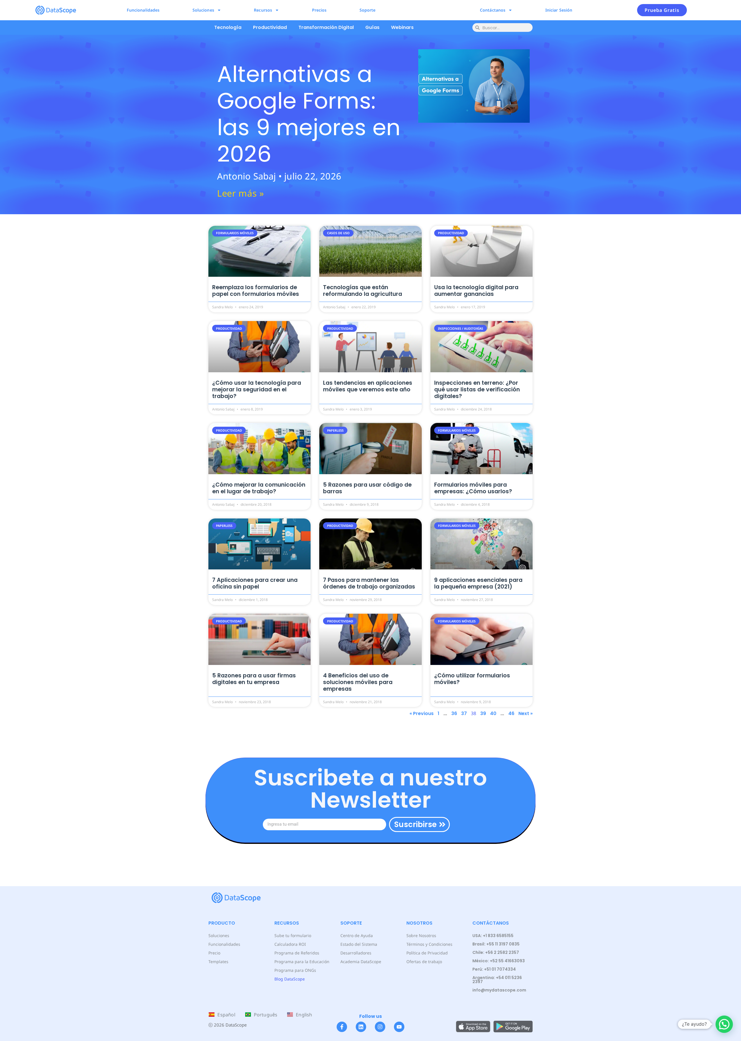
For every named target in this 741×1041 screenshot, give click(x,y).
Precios (319, 10)
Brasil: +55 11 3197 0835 (496, 944)
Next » (525, 713)
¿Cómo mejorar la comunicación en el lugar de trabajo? (258, 488)
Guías (372, 27)
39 (483, 713)
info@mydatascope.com (499, 990)
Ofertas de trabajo (424, 961)
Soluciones (203, 10)
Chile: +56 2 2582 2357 (495, 952)
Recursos (263, 10)
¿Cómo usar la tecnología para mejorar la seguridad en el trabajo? (256, 389)
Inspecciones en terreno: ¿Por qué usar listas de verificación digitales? (477, 389)
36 (454, 713)
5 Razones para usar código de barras (367, 488)
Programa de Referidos (296, 953)
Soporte (368, 10)
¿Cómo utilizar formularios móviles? (472, 679)
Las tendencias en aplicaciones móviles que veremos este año (367, 386)
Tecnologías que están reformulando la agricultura (362, 290)
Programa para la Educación (301, 961)
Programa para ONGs (295, 970)
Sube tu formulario (292, 935)
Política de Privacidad (427, 953)
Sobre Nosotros (421, 935)
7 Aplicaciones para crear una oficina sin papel (255, 583)
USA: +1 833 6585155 (492, 936)
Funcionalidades (143, 10)
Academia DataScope (360, 961)
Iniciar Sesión (558, 10)
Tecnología (227, 27)
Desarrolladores (355, 953)
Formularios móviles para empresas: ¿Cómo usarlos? (473, 488)
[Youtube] (399, 1027)
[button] (724, 1024)
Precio (214, 953)
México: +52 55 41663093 (498, 961)
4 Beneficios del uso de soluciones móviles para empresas (357, 682)
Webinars (402, 27)
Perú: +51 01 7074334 (494, 969)
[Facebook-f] (342, 1027)
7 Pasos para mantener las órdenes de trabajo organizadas (369, 583)
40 (493, 713)
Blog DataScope (289, 979)
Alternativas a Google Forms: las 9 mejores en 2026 (309, 114)
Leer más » (240, 193)
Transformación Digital (326, 27)
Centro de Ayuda (356, 935)
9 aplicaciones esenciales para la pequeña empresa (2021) (478, 583)
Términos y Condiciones (429, 944)
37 (464, 713)
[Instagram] (380, 1027)
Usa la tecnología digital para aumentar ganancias (476, 290)
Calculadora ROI (290, 944)
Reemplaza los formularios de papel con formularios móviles (255, 290)
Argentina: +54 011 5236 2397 (497, 980)
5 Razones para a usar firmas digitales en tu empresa (254, 679)
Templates (218, 961)
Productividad (270, 27)
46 (511, 713)
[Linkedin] (361, 1027)
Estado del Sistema (358, 944)
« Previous (422, 713)
